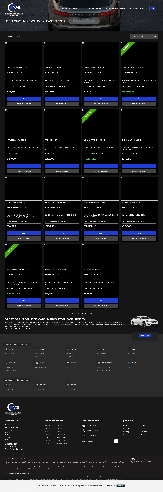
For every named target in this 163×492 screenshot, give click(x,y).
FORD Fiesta (39, 354)
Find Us (143, 8)
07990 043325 (96, 324)
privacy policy (21, 458)
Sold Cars (133, 8)
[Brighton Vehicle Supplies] (14, 10)
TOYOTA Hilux (70, 389)
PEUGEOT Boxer (41, 389)
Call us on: (18, 329)
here (57, 468)
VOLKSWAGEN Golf (103, 367)
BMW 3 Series (9, 354)
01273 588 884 (84, 324)
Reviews (123, 8)
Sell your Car (88, 8)
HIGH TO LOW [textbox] (138, 36)
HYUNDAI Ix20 (71, 354)
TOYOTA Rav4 (70, 367)
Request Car (101, 8)
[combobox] (144, 36)
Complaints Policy (27, 473)
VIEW (24, 98)
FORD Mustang (40, 357)
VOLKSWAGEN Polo (103, 370)
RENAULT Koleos (10, 370)
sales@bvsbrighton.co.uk (15, 449)
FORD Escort (9, 389)
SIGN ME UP (145, 335)
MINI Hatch (131, 354)
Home (64, 8)
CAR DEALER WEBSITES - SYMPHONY (143, 461)
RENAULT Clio (9, 367)
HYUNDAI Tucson (72, 357)
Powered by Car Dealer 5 (142, 459)
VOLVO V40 (132, 367)
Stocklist (73, 8)
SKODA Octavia (40, 367)
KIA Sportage (101, 354)
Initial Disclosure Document (37, 466)
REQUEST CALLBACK (24, 104)
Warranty (113, 8)
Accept (120, 486)
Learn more (110, 486)
